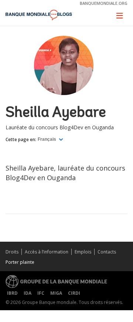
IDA (27, 293)
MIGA (56, 293)
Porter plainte (20, 262)
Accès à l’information (46, 252)
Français (47, 139)
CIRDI (74, 293)
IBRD (12, 293)
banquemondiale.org (103, 3)
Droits (12, 252)
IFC (40, 293)
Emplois (83, 252)
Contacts (107, 252)
